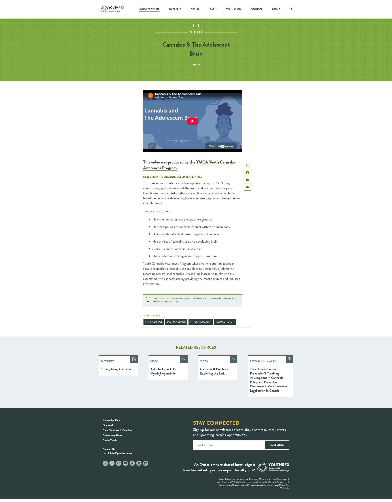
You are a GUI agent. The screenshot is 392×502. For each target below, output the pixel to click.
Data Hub (175, 9)
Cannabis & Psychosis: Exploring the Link (214, 371)
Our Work (108, 425)
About (276, 9)
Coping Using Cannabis (116, 369)
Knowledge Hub (149, 9)
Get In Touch (110, 440)
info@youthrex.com (121, 453)
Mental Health (225, 322)
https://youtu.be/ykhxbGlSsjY (165, 301)
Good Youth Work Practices (117, 430)
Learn (213, 9)
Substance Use (176, 322)
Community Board (113, 435)
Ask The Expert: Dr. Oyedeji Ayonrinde (163, 371)
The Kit (195, 9)
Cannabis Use (153, 322)
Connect (256, 9)
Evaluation (233, 9)
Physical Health (200, 322)
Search (290, 11)
